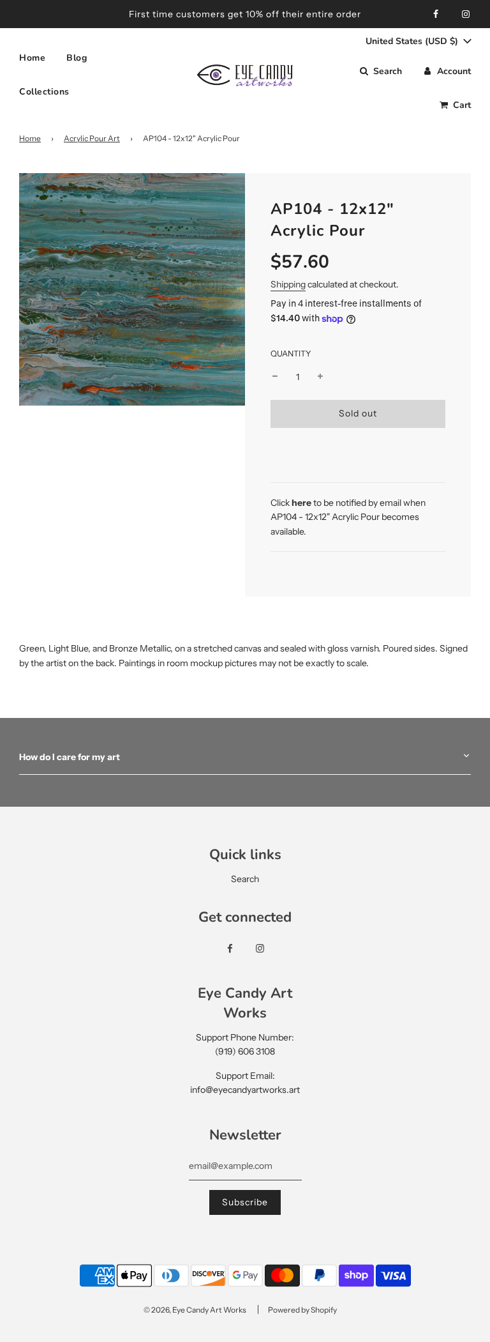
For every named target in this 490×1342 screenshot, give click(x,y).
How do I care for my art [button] (69, 757)
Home (32, 58)
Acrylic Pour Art (92, 138)
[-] (275, 377)
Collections (44, 92)
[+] (320, 377)
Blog (76, 58)
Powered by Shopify (302, 1310)
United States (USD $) (413, 41)
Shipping (288, 284)
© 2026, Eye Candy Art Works (195, 1310)
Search (245, 879)
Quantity (291, 353)
